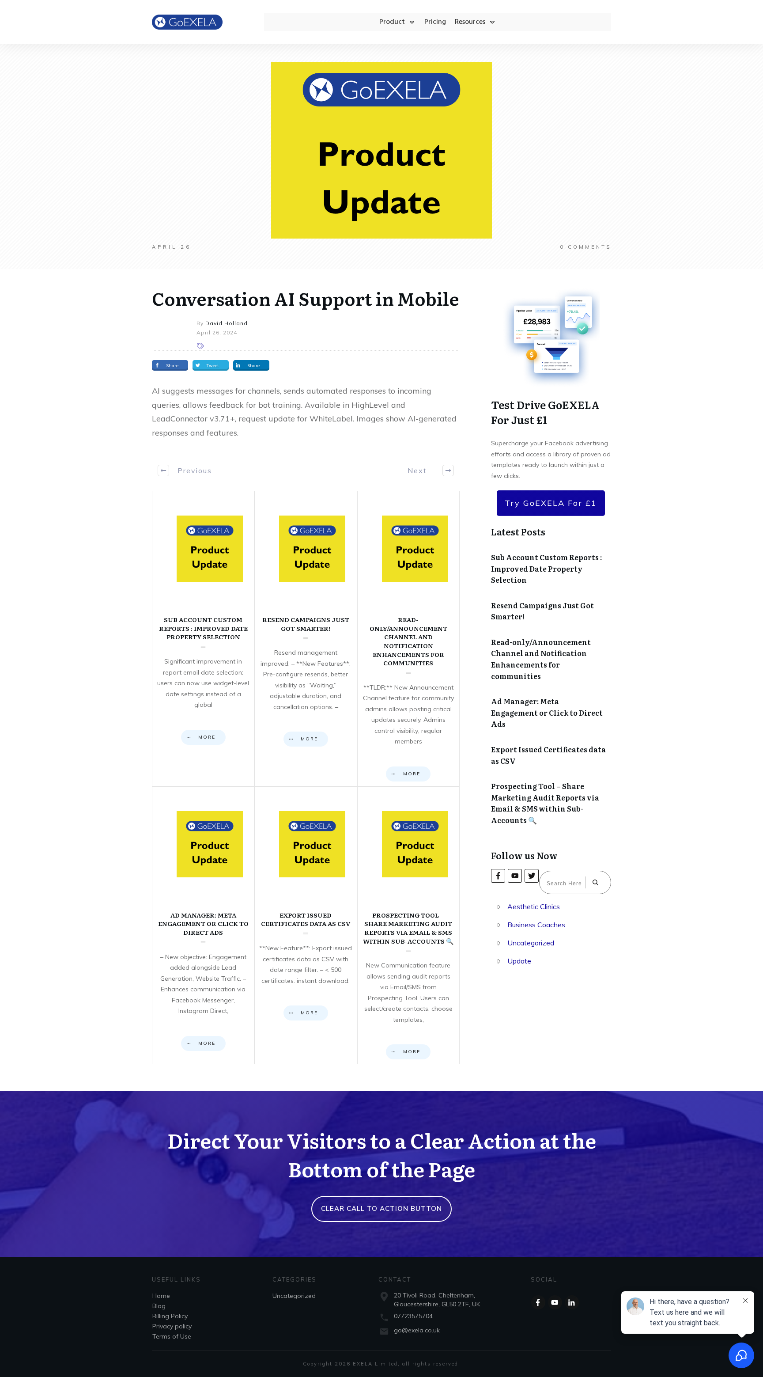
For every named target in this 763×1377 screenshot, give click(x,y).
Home (161, 1296)
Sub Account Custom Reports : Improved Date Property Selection (203, 638)
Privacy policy (172, 1326)
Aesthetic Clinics (533, 906)
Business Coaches (536, 924)
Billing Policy (170, 1316)
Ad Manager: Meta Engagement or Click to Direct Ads (203, 925)
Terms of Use (171, 1336)
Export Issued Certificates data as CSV (305, 925)
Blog (159, 1306)
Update (519, 960)
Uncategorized (530, 942)
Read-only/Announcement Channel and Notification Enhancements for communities (408, 638)
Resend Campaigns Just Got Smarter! (305, 638)
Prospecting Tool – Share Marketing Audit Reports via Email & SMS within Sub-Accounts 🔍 (408, 925)
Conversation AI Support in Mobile (305, 298)
